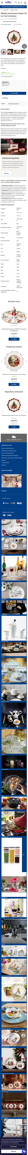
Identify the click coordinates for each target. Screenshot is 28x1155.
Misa (18, 223)
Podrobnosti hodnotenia (9, 21)
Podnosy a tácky (19, 208)
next (26, 316)
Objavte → (6, 173)
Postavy (18, 248)
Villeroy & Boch (7, 24)
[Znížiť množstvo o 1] (19, 89)
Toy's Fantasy (20, 237)
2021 (18, 240)
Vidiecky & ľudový (19, 244)
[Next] (26, 412)
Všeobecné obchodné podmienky (9, 455)
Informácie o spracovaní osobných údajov (11, 458)
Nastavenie (13, 1146)
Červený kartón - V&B (19, 286)
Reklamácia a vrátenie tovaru (8, 451)
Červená (18, 234)
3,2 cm (18, 273)
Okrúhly (18, 251)
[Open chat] (24, 1151)
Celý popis (3, 68)
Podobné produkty (13, 104)
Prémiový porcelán (19, 255)
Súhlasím (13, 1151)
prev (1, 316)
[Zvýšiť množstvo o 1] (24, 89)
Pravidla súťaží (5, 462)
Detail (14, 427)
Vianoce (18, 279)
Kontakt (3, 465)
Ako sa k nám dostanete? (7, 453)
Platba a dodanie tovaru (7, 448)
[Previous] (2, 412)
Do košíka (15, 93)
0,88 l (18, 264)
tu (17, 1143)
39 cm (18, 267)
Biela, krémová (19, 232)
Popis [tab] (3, 104)
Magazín (3, 460)
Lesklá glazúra (18, 260)
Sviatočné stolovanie (19, 281)
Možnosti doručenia (7, 76)
